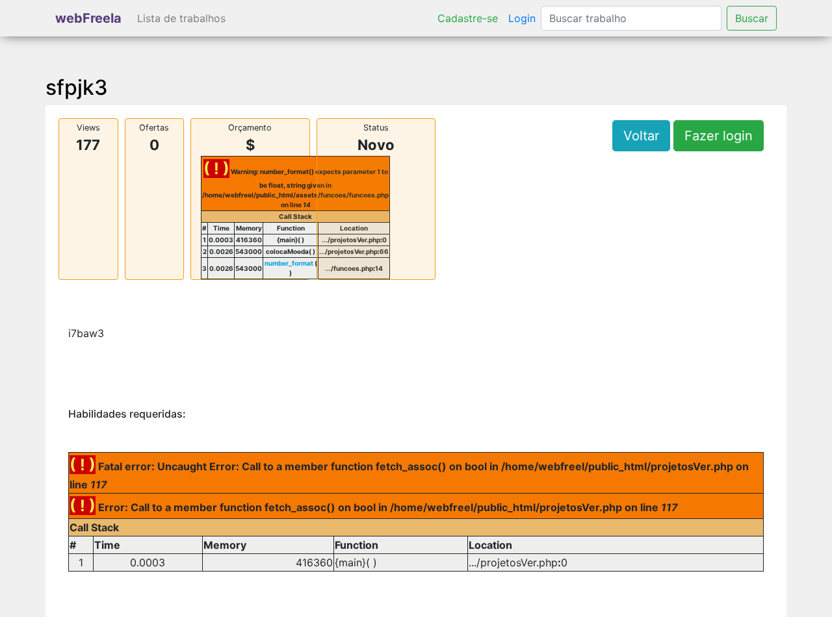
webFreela (88, 18)
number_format (289, 263)
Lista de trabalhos (181, 18)
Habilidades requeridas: (127, 414)
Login (522, 18)
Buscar (751, 18)
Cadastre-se (467, 18)
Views (88, 127)
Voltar (641, 136)
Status (376, 127)
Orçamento (250, 127)
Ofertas (154, 127)
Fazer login (718, 136)
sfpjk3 (77, 87)
